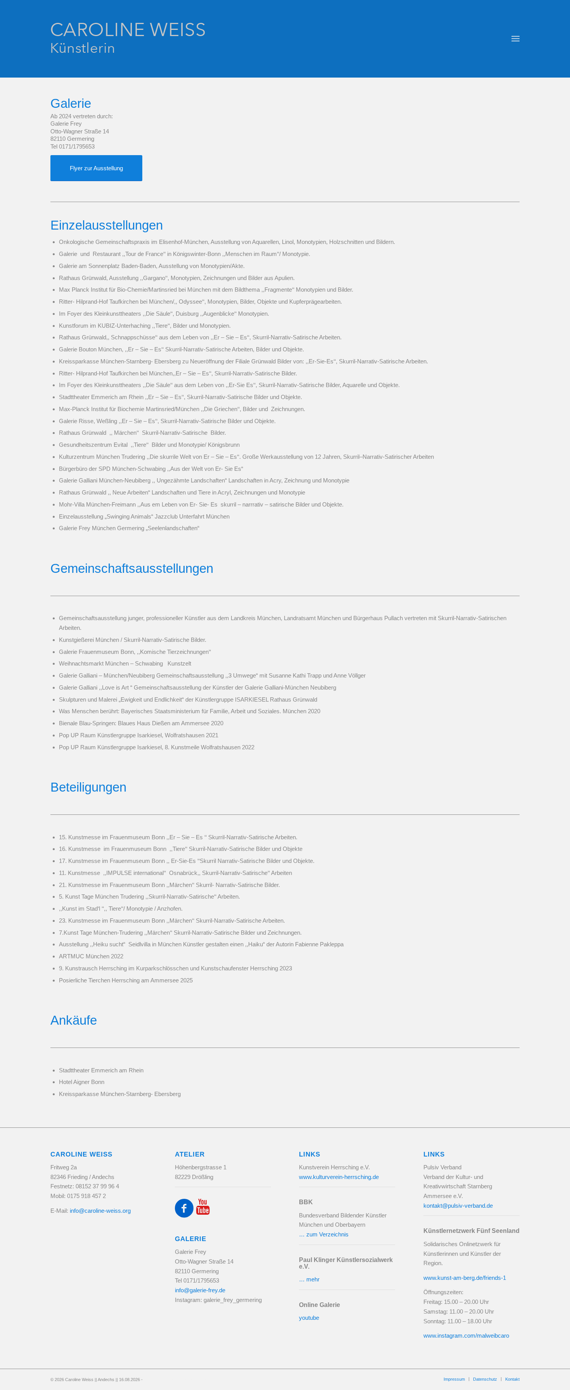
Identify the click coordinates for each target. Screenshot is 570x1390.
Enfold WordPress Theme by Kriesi (177, 1379)
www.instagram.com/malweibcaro (466, 1335)
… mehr (309, 1279)
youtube (309, 1317)
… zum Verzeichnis (324, 1234)
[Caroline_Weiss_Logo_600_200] (166, 39)
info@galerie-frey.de (200, 1290)
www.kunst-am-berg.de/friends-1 (464, 1277)
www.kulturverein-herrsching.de (339, 1177)
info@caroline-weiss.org (100, 1210)
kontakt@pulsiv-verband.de (458, 1205)
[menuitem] (515, 39)
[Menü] (515, 39)
